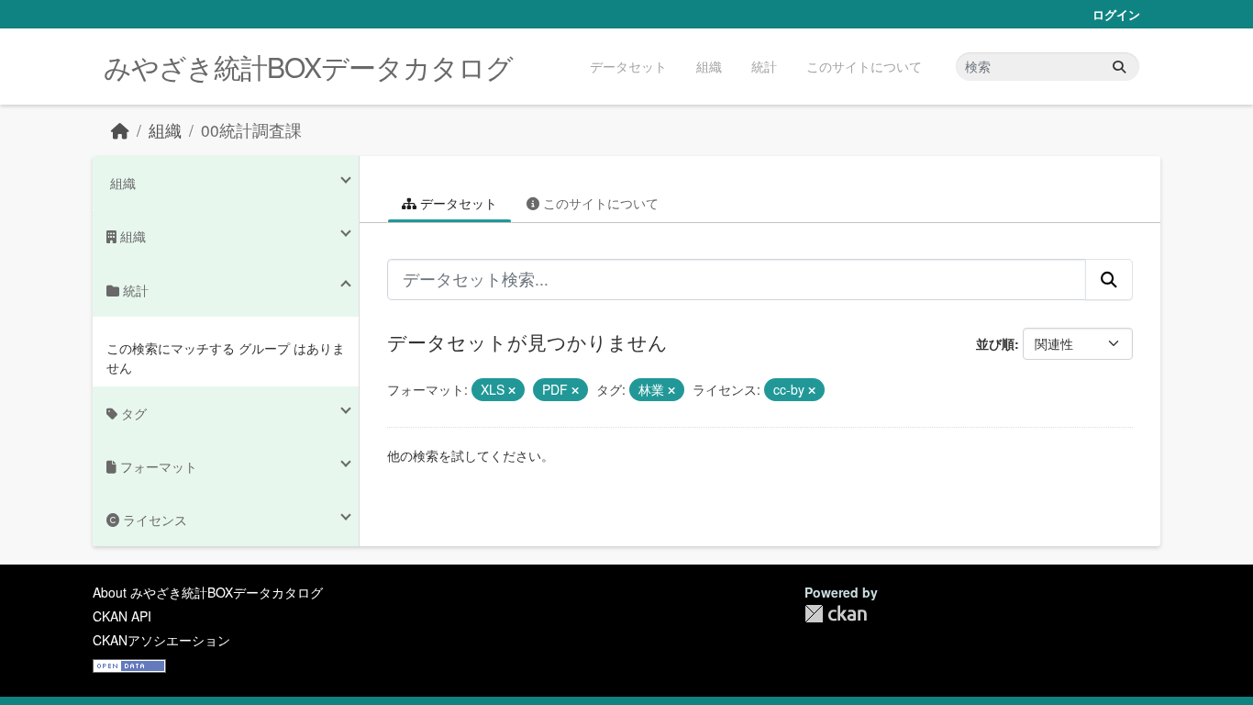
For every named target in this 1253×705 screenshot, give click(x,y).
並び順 (995, 343)
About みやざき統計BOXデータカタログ (208, 592)
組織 (709, 66)
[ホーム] (120, 129)
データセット (628, 66)
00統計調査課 (251, 129)
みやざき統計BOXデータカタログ (308, 66)
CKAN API (122, 616)
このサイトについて (864, 66)
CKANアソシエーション (161, 640)
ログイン (1116, 14)
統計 (764, 66)
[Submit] (1119, 66)
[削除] (512, 390)
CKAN (835, 613)
